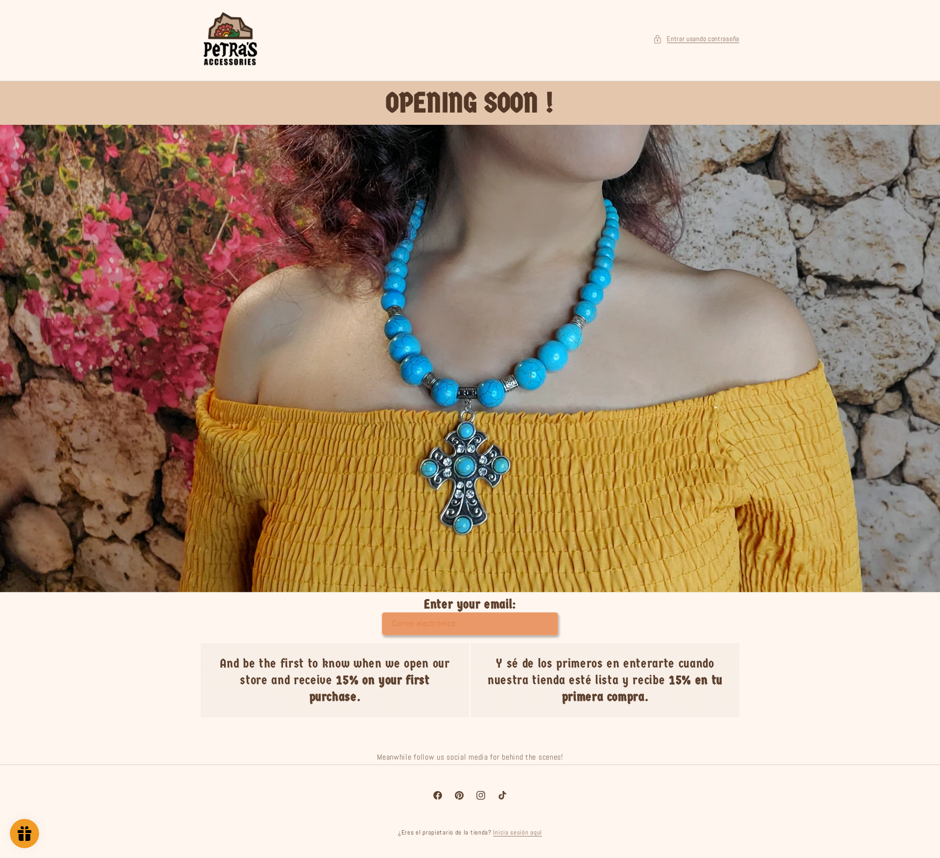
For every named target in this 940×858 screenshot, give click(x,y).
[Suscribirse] (547, 623)
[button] (696, 39)
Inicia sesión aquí (517, 832)
